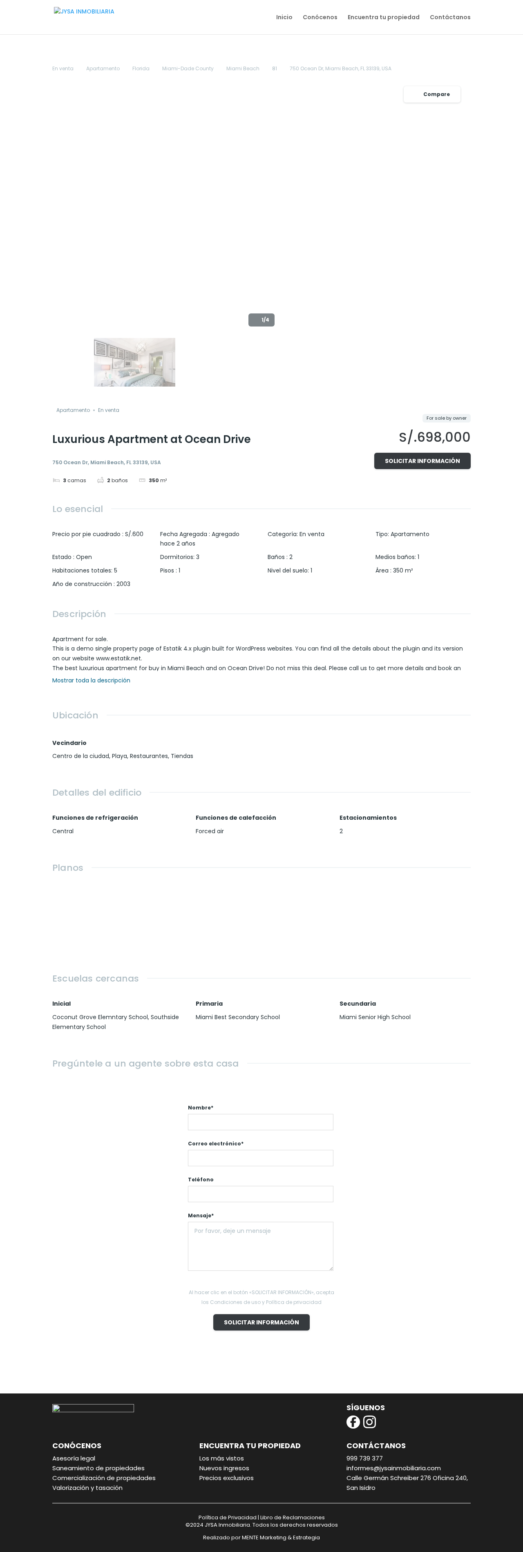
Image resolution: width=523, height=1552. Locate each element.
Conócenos (320, 17)
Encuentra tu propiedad (384, 17)
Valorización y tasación (87, 1487)
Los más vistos (221, 1458)
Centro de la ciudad (80, 756)
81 (274, 68)
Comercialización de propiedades (104, 1478)
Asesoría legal (73, 1458)
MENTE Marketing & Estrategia (281, 1537)
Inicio (284, 17)
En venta (63, 68)
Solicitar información (422, 461)
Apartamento (103, 68)
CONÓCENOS (76, 1445)
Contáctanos (450, 17)
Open (84, 557)
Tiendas (182, 756)
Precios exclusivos (226, 1478)
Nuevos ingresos (224, 1468)
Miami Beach (242, 68)
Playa (119, 756)
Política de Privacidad (228, 1517)
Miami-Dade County (188, 68)
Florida (141, 68)
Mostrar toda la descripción (92, 680)
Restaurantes (149, 756)
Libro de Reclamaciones (292, 1517)
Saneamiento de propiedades (98, 1468)
